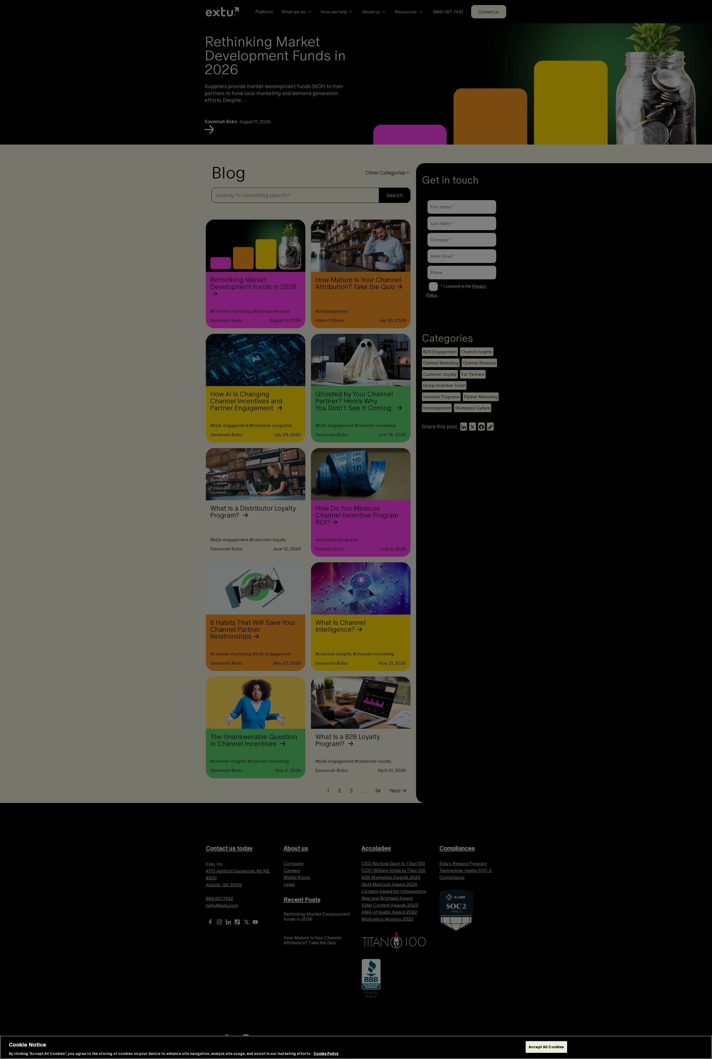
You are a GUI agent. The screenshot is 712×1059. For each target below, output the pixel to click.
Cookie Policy (325, 1053)
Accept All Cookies (546, 1046)
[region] (356, 1047)
